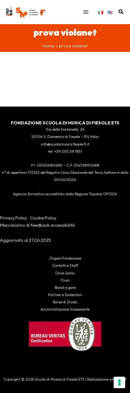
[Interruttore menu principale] (86, 12)
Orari (65, 280)
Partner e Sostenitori (65, 294)
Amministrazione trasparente (65, 309)
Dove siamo (65, 272)
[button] (121, 12)
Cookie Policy (43, 218)
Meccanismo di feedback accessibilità (37, 225)
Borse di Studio (65, 301)
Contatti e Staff (65, 265)
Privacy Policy (13, 218)
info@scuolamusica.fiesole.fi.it (65, 144)
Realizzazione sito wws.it (106, 379)
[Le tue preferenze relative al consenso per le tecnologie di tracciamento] (119, 382)
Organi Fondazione (65, 258)
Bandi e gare (65, 287)
